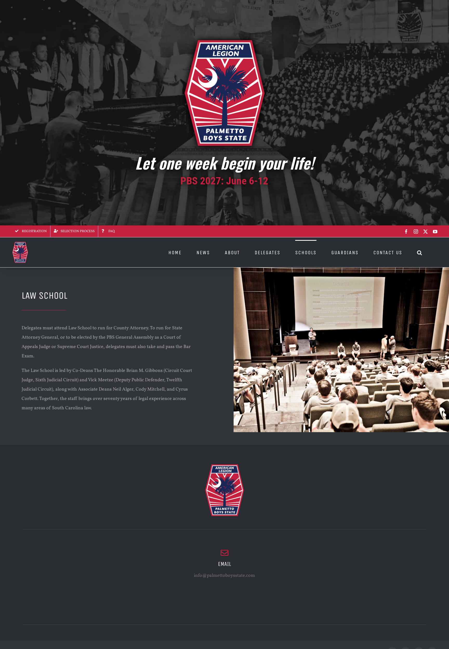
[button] (419, 252)
